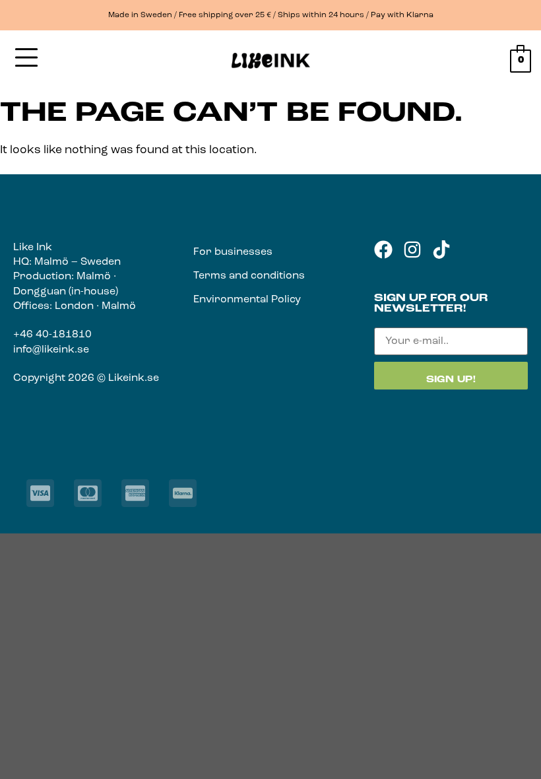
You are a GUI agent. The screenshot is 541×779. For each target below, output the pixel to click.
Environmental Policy (247, 299)
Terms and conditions (249, 276)
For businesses (232, 252)
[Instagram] (412, 249)
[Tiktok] (441, 249)
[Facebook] (383, 249)
